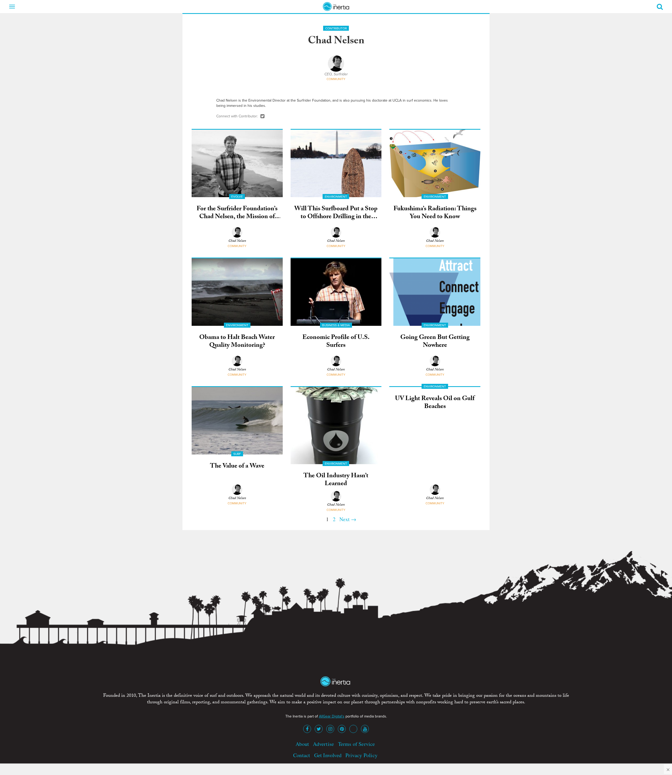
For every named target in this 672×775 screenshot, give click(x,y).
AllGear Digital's (331, 716)
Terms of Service (356, 743)
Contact (301, 755)
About (302, 743)
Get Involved (328, 755)
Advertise (323, 743)
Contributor (336, 28)
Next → (347, 519)
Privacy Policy (361, 755)
